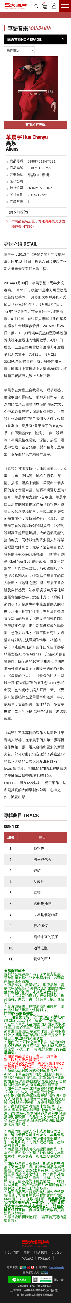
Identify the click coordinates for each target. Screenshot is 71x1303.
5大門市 (13, 1252)
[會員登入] (54, 5)
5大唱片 (16, 6)
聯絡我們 (40, 1252)
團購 (26, 1252)
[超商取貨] (26, 1267)
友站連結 (44, 1258)
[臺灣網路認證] (44, 1273)
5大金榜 (27, 1258)
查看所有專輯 (35, 125)
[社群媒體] (55, 1267)
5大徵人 (57, 1252)
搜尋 (36, 6)
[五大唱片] (35, 1243)
